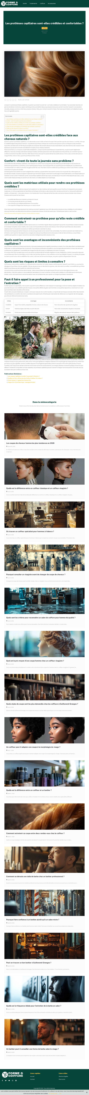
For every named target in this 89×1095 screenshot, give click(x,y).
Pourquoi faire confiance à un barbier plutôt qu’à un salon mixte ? (32, 920)
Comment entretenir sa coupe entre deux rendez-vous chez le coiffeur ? (35, 833)
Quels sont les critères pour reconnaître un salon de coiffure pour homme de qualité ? (40, 618)
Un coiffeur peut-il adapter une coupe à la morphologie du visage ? (33, 747)
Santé (25, 3)
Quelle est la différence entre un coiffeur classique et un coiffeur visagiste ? (37, 488)
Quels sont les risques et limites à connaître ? (17, 128)
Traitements (33, 3)
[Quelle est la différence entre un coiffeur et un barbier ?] (44, 773)
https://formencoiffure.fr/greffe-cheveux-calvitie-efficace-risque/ (22, 213)
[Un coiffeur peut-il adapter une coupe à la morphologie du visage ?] (44, 730)
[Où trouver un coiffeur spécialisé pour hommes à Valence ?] (44, 515)
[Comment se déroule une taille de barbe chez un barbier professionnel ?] (44, 860)
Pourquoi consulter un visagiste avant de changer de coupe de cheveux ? (35, 574)
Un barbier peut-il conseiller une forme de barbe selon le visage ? (32, 1049)
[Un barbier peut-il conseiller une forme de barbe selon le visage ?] (44, 1032)
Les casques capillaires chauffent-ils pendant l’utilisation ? (24, 376)
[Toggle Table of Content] (42, 116)
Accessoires (52, 3)
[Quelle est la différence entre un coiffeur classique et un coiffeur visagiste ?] (44, 471)
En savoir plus (53, 1093)
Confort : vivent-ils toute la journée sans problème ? (19, 121)
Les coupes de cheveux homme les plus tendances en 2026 (30, 443)
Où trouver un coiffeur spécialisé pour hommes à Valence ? (30, 531)
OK (60, 1093)
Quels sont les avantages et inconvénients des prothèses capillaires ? (23, 126)
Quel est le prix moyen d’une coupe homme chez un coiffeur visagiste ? (35, 661)
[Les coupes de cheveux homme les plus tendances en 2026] (44, 426)
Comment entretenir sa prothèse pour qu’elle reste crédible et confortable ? (25, 124)
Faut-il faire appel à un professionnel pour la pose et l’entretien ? (22, 130)
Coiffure (42, 3)
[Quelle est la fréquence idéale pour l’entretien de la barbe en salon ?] (44, 989)
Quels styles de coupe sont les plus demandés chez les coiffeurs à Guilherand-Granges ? (42, 704)
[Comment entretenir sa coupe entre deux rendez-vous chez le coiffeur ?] (44, 816)
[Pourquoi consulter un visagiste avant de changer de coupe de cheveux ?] (44, 558)
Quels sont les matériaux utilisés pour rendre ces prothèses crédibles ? (23, 122)
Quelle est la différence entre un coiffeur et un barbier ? (29, 790)
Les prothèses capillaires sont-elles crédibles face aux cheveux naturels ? (24, 119)
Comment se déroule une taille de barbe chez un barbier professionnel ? (35, 876)
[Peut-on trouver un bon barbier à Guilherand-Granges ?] (44, 946)
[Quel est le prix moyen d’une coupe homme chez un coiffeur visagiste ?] (44, 644)
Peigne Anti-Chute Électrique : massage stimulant (21, 382)
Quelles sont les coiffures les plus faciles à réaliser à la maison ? (25, 378)
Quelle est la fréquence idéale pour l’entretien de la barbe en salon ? (33, 1006)
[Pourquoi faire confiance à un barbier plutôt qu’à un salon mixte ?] (44, 903)
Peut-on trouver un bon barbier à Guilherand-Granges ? (28, 963)
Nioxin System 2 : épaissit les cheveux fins (19, 380)
